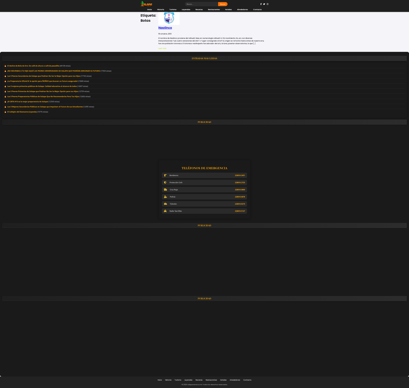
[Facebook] (261, 4)
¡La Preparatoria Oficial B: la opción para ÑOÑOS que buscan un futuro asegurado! (42, 81)
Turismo (172, 9)
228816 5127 (240, 211)
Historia (160, 9)
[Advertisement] (66, 141)
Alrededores (242, 9)
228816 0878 (240, 197)
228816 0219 (240, 204)
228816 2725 (240, 182)
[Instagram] (267, 4)
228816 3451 (240, 175)
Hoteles (228, 9)
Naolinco (165, 28)
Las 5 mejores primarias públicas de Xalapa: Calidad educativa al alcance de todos (42, 86)
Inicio (149, 9)
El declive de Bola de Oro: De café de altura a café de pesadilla (33, 66)
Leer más (162, 48)
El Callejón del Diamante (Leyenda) (22, 112)
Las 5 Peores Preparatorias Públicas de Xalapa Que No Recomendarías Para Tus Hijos (43, 96)
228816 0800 (240, 189)
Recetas (199, 9)
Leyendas (186, 9)
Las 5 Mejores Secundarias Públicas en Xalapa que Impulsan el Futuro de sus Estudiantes (45, 107)
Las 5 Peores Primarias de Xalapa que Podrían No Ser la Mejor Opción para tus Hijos (42, 91)
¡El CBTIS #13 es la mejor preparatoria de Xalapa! (27, 101)
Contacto (257, 9)
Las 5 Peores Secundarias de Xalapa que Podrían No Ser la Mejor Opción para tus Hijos (43, 76)
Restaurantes (214, 9)
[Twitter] (264, 4)
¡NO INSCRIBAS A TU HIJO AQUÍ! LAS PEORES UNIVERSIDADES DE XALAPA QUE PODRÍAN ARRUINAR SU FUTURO (53, 71)
